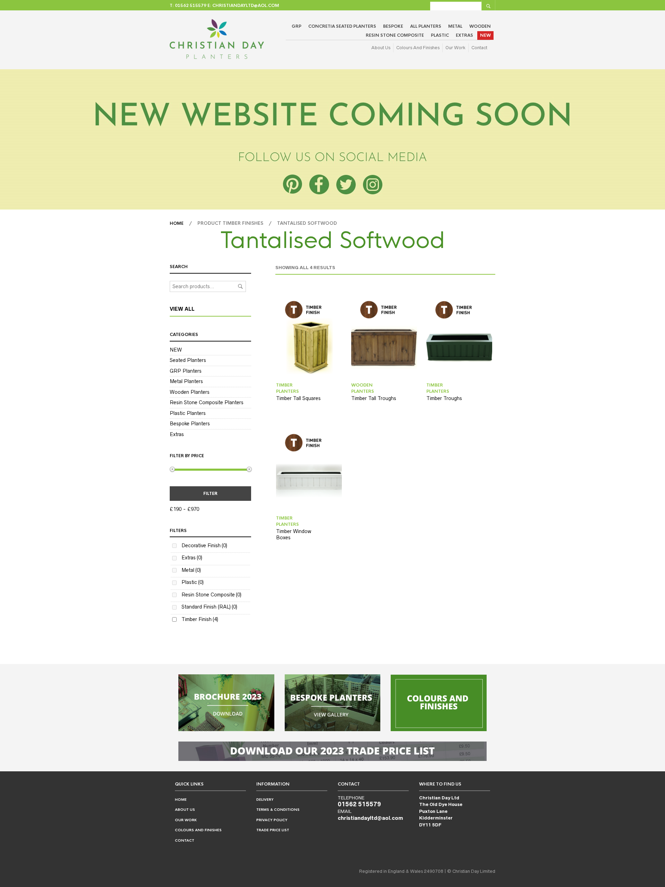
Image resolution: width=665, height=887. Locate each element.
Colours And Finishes (418, 47)
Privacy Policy (271, 820)
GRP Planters (186, 371)
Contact (479, 47)
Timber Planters (287, 388)
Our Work (455, 47)
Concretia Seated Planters (342, 26)
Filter (210, 493)
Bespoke (393, 26)
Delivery (265, 799)
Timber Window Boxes (293, 534)
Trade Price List (272, 830)
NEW (485, 35)
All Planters (425, 26)
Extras (464, 35)
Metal (455, 26)
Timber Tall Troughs (373, 398)
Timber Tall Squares (298, 398)
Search (240, 286)
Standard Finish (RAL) (209, 607)
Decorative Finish (204, 545)
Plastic (440, 35)
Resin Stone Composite (395, 35)
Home (177, 223)
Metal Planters (186, 381)
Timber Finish (199, 619)
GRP (296, 26)
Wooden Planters (190, 392)
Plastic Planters (188, 413)
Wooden (480, 26)
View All (182, 309)
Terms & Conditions (278, 809)
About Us (380, 47)
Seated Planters (188, 360)
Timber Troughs (444, 398)
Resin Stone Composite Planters (206, 402)
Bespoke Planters (190, 423)
